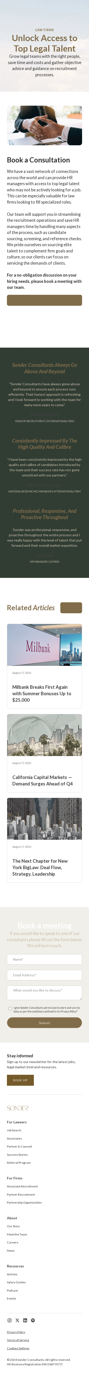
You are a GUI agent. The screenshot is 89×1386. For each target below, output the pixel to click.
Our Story (13, 1226)
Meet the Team (17, 1234)
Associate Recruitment (22, 1186)
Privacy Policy (16, 1332)
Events (11, 1298)
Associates (14, 1138)
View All (71, 608)
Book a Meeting (44, 300)
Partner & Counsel (19, 1146)
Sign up (20, 1080)
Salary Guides (16, 1282)
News (11, 1250)
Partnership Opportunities (24, 1202)
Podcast (12, 1290)
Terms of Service (18, 1340)
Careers (12, 1242)
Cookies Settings (18, 1348)
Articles (12, 1274)
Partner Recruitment (21, 1194)
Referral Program (19, 1162)
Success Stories (17, 1154)
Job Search (14, 1130)
